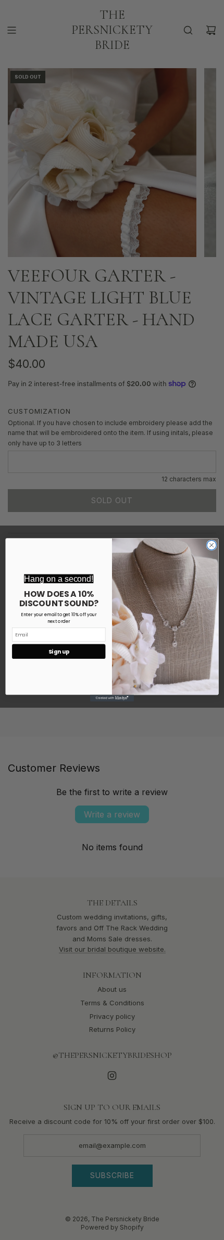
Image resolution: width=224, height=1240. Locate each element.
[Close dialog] (211, 545)
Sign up (58, 652)
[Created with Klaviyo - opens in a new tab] (112, 698)
